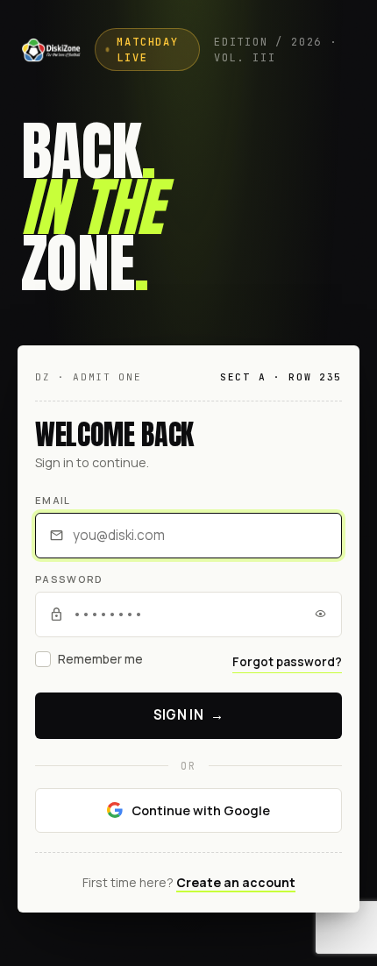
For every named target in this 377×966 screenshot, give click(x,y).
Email (53, 500)
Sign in (188, 715)
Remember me (100, 659)
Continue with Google (201, 810)
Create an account (235, 882)
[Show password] (320, 614)
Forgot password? (287, 662)
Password (69, 579)
